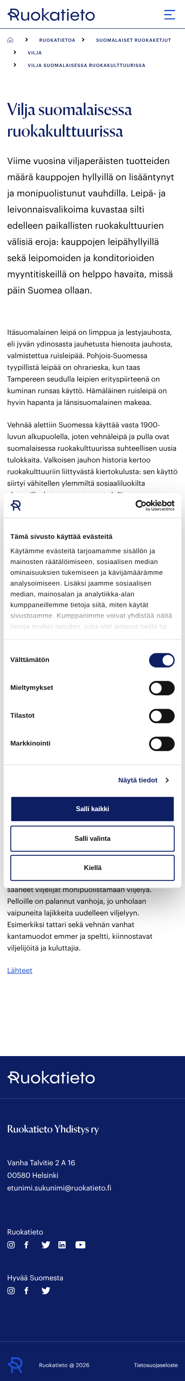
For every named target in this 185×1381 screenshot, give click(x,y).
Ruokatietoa (58, 40)
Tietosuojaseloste (156, 1365)
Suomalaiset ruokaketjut (133, 40)
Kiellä (92, 867)
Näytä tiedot (138, 780)
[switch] (162, 688)
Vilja (35, 52)
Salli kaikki (92, 809)
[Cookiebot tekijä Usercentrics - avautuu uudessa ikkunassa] (135, 505)
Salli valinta (92, 838)
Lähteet (19, 970)
